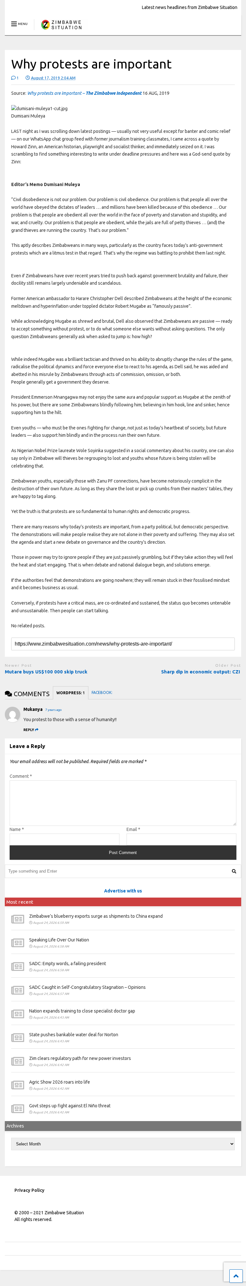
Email (133, 829)
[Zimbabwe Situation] (61, 30)
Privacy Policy (29, 1190)
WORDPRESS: (70, 693)
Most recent (19, 902)
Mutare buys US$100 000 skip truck (47, 671)
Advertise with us (123, 890)
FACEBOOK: (102, 692)
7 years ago (53, 710)
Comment (21, 776)
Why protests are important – (84, 93)
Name (17, 829)
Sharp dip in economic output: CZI (201, 671)
